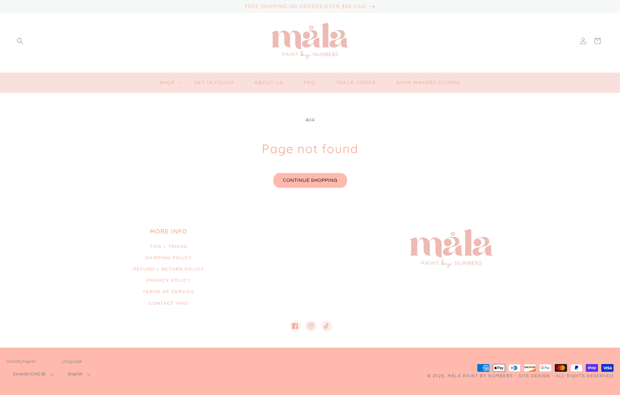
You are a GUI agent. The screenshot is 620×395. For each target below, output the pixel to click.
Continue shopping (310, 180)
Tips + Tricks (169, 246)
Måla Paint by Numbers (480, 376)
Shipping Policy (168, 258)
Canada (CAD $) (29, 374)
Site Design (534, 376)
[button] (20, 41)
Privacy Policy (169, 280)
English (75, 374)
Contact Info (169, 303)
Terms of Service (169, 292)
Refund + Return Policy (168, 269)
